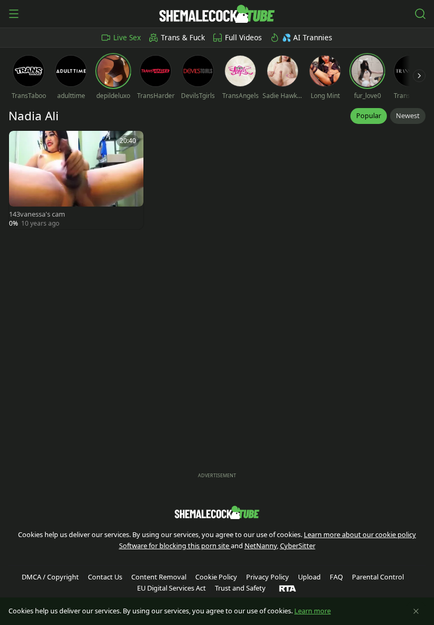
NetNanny (261, 545)
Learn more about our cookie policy (360, 534)
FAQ (336, 577)
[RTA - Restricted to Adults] (287, 588)
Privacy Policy (267, 577)
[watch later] (21, 143)
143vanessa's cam (37, 214)
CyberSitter (297, 545)
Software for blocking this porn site (175, 545)
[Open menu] (13, 13)
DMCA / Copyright (50, 577)
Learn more (312, 610)
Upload (309, 577)
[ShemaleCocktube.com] (216, 14)
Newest (408, 115)
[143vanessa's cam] (76, 180)
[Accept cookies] (416, 611)
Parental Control (378, 577)
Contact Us (105, 577)
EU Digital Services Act (171, 588)
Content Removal (158, 577)
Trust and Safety (240, 588)
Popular (368, 115)
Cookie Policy (216, 577)
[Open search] (420, 13)
